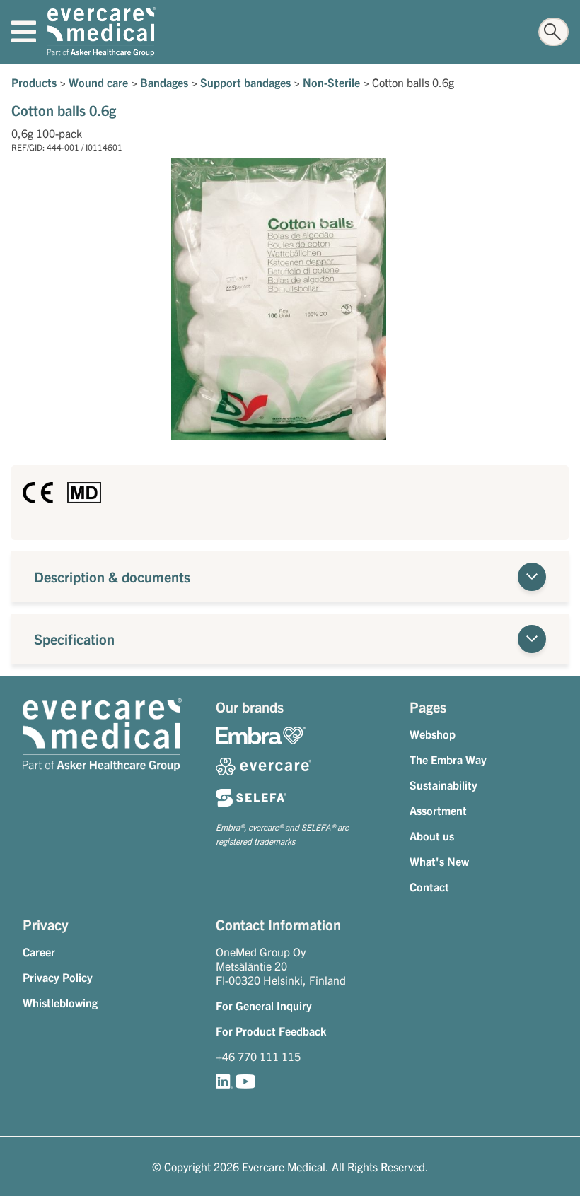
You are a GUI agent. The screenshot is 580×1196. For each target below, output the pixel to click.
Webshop (433, 734)
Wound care (98, 82)
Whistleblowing (60, 1002)
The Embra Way (448, 759)
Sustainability (443, 785)
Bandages (164, 82)
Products (34, 82)
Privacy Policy (58, 977)
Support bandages (245, 82)
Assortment (438, 810)
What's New (439, 861)
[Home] (101, 32)
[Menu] (23, 32)
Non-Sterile (331, 82)
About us (432, 835)
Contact (429, 886)
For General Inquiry (264, 1005)
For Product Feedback (271, 1031)
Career (39, 951)
